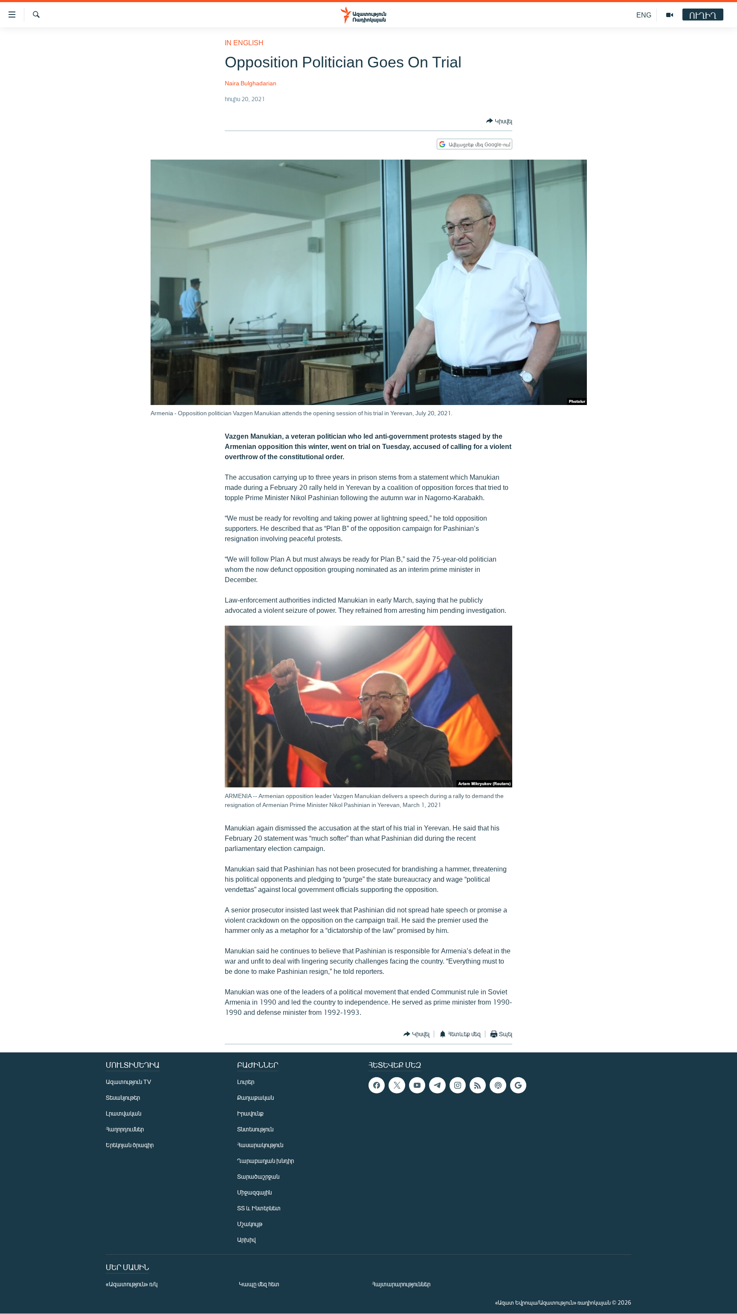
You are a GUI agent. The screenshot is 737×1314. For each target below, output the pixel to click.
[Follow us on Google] (518, 1085)
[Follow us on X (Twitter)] (397, 1085)
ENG (643, 15)
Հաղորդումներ (125, 1129)
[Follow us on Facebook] (376, 1085)
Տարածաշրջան (258, 1176)
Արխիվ (246, 1239)
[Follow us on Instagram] (458, 1085)
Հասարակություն (260, 1144)
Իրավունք (250, 1113)
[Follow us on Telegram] (437, 1085)
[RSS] (478, 1085)
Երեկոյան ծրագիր (130, 1144)
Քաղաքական (255, 1097)
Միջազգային (254, 1192)
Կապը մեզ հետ (259, 1284)
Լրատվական (123, 1113)
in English (244, 42)
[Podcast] (498, 1085)
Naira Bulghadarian (250, 83)
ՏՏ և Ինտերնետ (259, 1208)
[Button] (499, 121)
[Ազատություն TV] (669, 15)
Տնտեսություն (255, 1129)
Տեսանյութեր (123, 1097)
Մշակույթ (249, 1223)
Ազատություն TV (128, 1081)
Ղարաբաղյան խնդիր (265, 1160)
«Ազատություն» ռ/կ (131, 1284)
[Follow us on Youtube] (417, 1085)
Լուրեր (245, 1081)
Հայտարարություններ (401, 1284)
